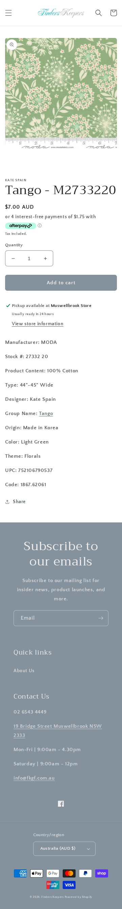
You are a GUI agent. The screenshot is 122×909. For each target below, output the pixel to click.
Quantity (14, 245)
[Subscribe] (100, 618)
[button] (8, 12)
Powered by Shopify (79, 896)
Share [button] (19, 501)
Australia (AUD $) (58, 848)
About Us (24, 671)
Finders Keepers (52, 896)
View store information (37, 324)
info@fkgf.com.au (34, 778)
